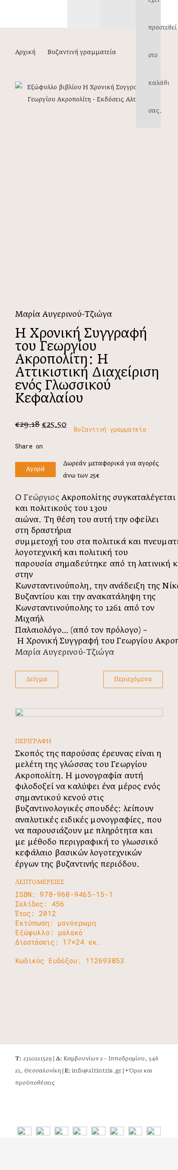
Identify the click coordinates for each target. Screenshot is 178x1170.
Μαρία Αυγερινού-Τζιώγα (63, 314)
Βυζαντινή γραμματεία (82, 52)
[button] (169, 13)
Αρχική (25, 52)
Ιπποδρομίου (126, 1059)
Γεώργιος (42, 498)
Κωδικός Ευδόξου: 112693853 (69, 960)
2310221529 (33, 1059)
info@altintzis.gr (93, 1071)
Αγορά (35, 469)
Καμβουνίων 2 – (82, 1059)
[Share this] (33, 446)
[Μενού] (83, 14)
